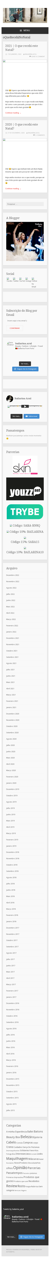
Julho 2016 (10, 1035)
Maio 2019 (10, 821)
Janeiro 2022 (11, 632)
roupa (28, 1186)
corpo (35, 1143)
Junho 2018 (10, 890)
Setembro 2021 (12, 657)
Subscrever (33, 416)
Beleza (26, 1137)
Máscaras (33, 1158)
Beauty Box (13, 1137)
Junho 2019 (10, 814)
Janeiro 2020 (11, 783)
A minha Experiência (16, 1131)
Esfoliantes (24, 1150)
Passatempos (14, 1173)
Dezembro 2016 (12, 1003)
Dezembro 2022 (12, 575)
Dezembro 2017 (12, 928)
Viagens (24, 1190)
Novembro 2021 (12, 644)
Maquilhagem (17, 1159)
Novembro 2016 (12, 1010)
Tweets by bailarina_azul (13, 1209)
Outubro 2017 (11, 940)
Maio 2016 (10, 1047)
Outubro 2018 (11, 865)
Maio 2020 (10, 758)
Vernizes (17, 1190)
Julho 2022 (10, 594)
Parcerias (34, 1168)
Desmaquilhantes (12, 1151)
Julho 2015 (10, 1110)
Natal (41, 1159)
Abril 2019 (10, 827)
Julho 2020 (10, 745)
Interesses (21, 1154)
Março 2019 (11, 833)
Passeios (26, 1173)
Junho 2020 (10, 752)
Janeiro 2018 (11, 921)
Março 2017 (11, 984)
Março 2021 (11, 695)
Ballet (30, 1131)
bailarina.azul (31, 54)
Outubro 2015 (11, 1092)
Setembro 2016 (12, 1022)
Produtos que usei (21, 1181)
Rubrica (34, 1186)
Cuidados (18, 1147)
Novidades (10, 1163)
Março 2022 (11, 619)
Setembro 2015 (12, 1098)
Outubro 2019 (11, 796)
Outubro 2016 (11, 1016)
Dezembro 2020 (12, 714)
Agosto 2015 (11, 1104)
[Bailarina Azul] (25, 22)
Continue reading (13, 113)
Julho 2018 (10, 884)
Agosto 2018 (11, 877)
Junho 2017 (10, 966)
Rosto (21, 1186)
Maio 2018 (10, 896)
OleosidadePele (34, 1163)
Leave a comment (38, 56)
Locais (33, 1154)
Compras (28, 1142)
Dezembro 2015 (12, 1079)
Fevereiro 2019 (12, 840)
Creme (9, 1147)
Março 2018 (11, 909)
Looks (40, 1154)
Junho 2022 (10, 600)
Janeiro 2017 (11, 997)
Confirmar (15, 328)
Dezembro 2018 (12, 852)
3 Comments (40, 135)
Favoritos (33, 1150)
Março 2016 (11, 1060)
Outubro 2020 (11, 726)
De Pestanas (33, 1147)
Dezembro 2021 (12, 638)
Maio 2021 (10, 682)
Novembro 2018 (12, 858)
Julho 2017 (10, 959)
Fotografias (10, 1154)
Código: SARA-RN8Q (26, 525)
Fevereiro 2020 (12, 777)
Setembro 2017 (12, 947)
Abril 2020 (10, 764)
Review (11, 1186)
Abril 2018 (10, 903)
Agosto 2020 (11, 739)
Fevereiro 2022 (12, 626)
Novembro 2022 (12, 581)
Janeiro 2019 (11, 846)
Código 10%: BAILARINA (26, 531)
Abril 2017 (10, 978)
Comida (19, 1143)
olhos (9, 1168)
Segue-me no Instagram (27, 369)
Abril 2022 (10, 613)
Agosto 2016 (11, 1029)
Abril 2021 (10, 689)
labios (28, 1154)
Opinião (20, 1167)
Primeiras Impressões (14, 1177)
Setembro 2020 (12, 733)
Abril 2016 (10, 1054)
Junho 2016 (10, 1041)
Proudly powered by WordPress (17, 1249)
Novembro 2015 (12, 1085)
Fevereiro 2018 (12, 915)
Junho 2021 (10, 676)
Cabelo (11, 1142)
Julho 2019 (10, 808)
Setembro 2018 (12, 871)
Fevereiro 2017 (12, 991)
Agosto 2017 (11, 953)
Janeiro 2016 (11, 1073)
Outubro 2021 (11, 651)
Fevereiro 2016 (12, 1066)
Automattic (10, 1252)
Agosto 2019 (11, 802)
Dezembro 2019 (12, 789)
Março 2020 (11, 770)
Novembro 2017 (12, 934)
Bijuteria (37, 1137)
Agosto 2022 (11, 588)
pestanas (33, 1173)
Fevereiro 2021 (12, 701)
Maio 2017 (10, 972)
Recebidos (33, 1181)
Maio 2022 (10, 607)
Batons (38, 1131)
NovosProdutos (20, 1163)
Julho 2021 (10, 670)
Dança (25, 1147)
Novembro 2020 (12, 720)
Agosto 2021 (11, 663)
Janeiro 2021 (11, 707)
